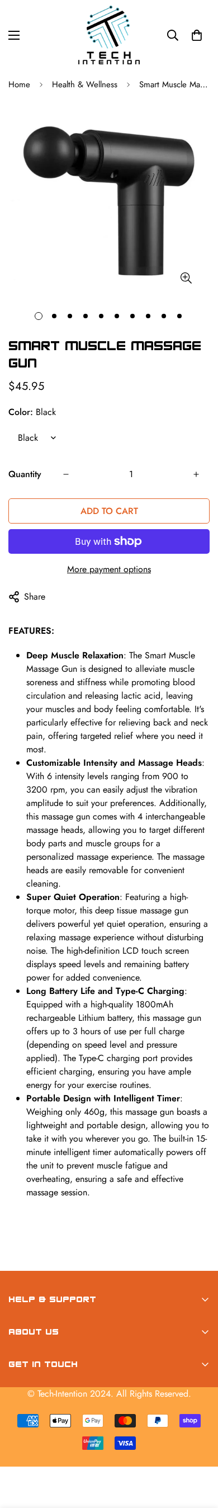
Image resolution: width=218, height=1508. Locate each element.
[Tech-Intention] (109, 35)
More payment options (109, 569)
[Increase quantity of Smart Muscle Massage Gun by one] (196, 474)
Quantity (24, 474)
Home (19, 84)
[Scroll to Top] (198, 1449)
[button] (197, 35)
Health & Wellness (84, 84)
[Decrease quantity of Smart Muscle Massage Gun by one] (66, 474)
